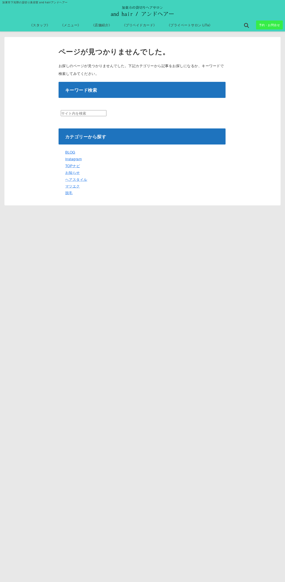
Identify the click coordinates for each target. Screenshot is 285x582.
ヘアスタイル (76, 179)
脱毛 (69, 192)
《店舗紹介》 (101, 25)
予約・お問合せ (269, 25)
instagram (73, 158)
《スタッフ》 (39, 25)
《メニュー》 (70, 25)
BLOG (70, 152)
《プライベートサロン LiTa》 (189, 25)
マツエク (72, 186)
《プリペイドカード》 (139, 25)
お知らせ (72, 172)
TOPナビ (72, 165)
